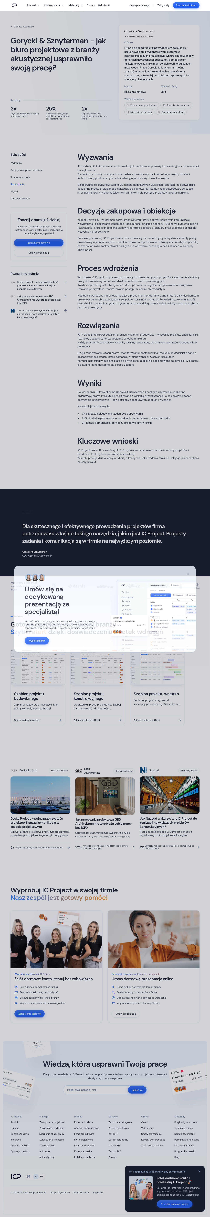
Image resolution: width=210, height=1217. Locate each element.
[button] (33, 5)
